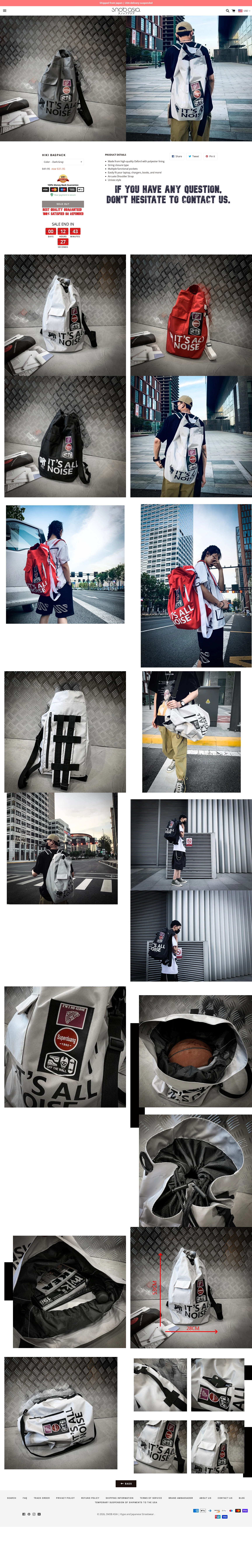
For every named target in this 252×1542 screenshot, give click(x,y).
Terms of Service (151, 1498)
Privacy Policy (65, 1498)
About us (205, 1498)
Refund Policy (90, 1498)
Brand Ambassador (181, 1498)
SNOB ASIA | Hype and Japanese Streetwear (130, 1514)
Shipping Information (119, 1498)
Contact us (225, 1498)
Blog (242, 1498)
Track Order (42, 1498)
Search (11, 1498)
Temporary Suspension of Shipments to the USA (126, 1502)
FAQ (25, 1498)
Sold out (63, 204)
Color (47, 162)
